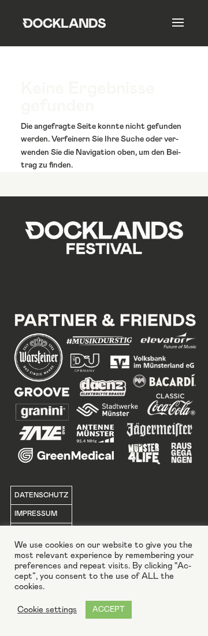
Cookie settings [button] (47, 609)
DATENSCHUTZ (41, 495)
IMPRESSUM (35, 513)
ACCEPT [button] (108, 609)
